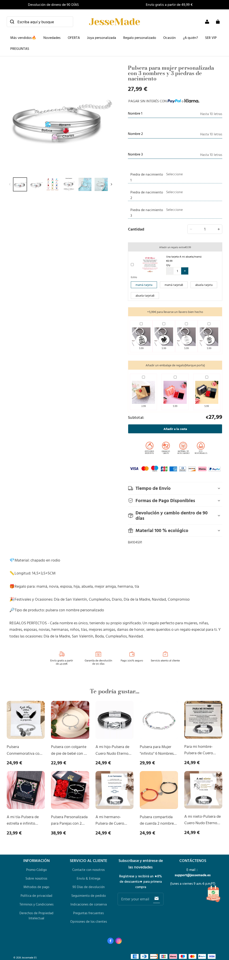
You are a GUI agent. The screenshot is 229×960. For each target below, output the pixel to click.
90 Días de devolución (88, 886)
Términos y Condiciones (36, 904)
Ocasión (169, 37)
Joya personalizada (101, 37)
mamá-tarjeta (144, 285)
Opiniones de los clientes (88, 921)
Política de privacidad (36, 895)
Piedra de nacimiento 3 (146, 212)
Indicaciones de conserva (88, 904)
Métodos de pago (36, 886)
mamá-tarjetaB (174, 285)
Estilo (134, 277)
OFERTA (74, 37)
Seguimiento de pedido (88, 895)
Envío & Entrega (88, 878)
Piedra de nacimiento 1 (146, 177)
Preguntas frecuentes (88, 913)
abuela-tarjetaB (145, 295)
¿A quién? (190, 37)
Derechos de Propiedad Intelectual (36, 915)
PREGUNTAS (19, 48)
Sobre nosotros (36, 878)
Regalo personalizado (139, 37)
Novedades (52, 37)
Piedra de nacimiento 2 (146, 195)
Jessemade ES (29, 957)
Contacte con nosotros (88, 869)
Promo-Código (36, 869)
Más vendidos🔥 (23, 37)
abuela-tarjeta (203, 285)
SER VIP (211, 37)
